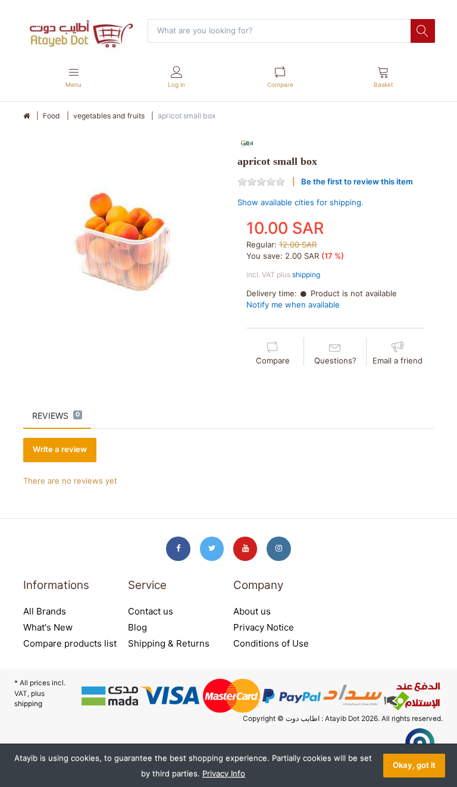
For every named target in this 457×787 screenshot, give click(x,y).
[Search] (422, 31)
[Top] (26, 116)
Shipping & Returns (168, 643)
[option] (121, 233)
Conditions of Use (271, 643)
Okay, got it (414, 765)
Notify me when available (293, 304)
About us (252, 611)
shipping (306, 274)
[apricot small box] (121, 233)
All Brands (44, 611)
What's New (48, 627)
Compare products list (70, 643)
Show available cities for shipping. (300, 202)
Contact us (150, 611)
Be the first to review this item (357, 181)
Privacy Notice (263, 627)
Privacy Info (223, 773)
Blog (137, 627)
